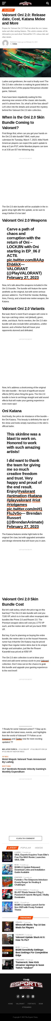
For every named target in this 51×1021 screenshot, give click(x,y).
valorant (24, 749)
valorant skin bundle (13, 751)
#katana (35, 495)
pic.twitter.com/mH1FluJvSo (24, 511)
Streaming (26, 1007)
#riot (36, 500)
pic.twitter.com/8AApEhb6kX (25, 262)
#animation (17, 495)
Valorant (45, 661)
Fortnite (32, 1004)
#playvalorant (19, 500)
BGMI (41, 1004)
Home (10, 1004)
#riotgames (17, 504)
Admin (14, 44)
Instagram (6, 739)
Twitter (19, 739)
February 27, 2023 (23, 277)
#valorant (26, 491)
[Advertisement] (25, 179)
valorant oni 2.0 (39, 749)
